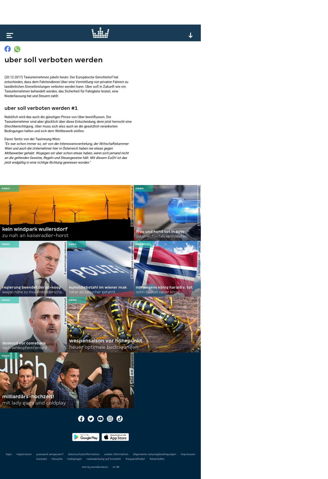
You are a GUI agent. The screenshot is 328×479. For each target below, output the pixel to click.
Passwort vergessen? (49, 454)
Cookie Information (116, 454)
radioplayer (75, 458)
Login (9, 454)
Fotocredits (157, 458)
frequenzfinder (136, 458)
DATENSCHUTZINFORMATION (84, 454)
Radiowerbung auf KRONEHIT (104, 458)
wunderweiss (99, 467)
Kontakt (42, 458)
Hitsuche (57, 458)
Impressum (188, 454)
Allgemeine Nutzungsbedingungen (155, 454)
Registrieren (24, 454)
